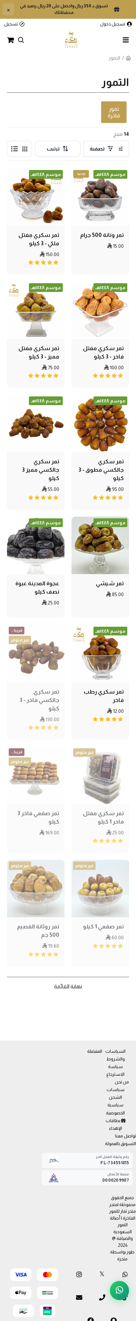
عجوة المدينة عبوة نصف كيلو (37, 587)
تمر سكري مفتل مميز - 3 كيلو (38, 352)
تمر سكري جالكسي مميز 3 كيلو (40, 469)
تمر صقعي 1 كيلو (103, 926)
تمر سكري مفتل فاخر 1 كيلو (103, 817)
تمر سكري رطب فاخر (104, 696)
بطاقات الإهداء (114, 1124)
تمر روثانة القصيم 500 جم (38, 931)
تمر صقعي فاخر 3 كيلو (38, 817)
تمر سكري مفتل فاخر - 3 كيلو (103, 352)
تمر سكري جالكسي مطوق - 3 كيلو (101, 469)
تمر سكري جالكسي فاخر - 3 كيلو (39, 700)
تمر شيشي (110, 583)
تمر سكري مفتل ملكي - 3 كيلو (38, 239)
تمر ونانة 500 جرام (102, 235)
